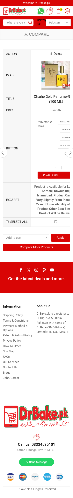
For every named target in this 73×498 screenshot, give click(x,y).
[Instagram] (36, 270)
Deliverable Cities (44, 124)
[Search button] (30, 22)
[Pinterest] (44, 270)
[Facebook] (21, 270)
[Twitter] (29, 270)
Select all (19, 222)
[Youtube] (52, 270)
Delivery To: (40, 21)
